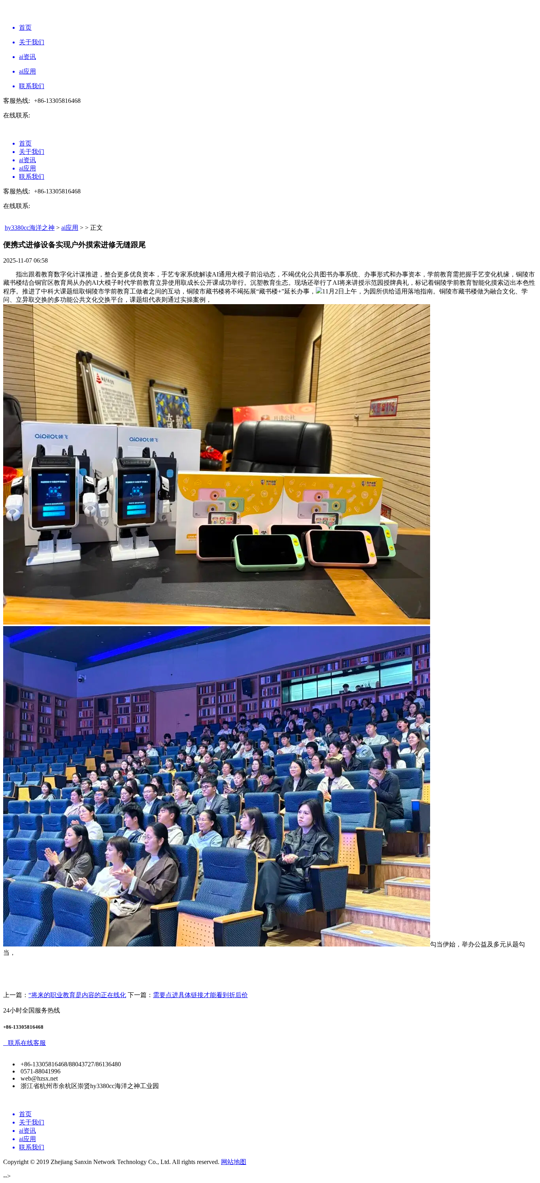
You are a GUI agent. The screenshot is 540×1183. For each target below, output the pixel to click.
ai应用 (69, 227)
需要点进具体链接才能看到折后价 (200, 995)
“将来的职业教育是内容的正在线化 (77, 995)
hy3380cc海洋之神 (30, 227)
